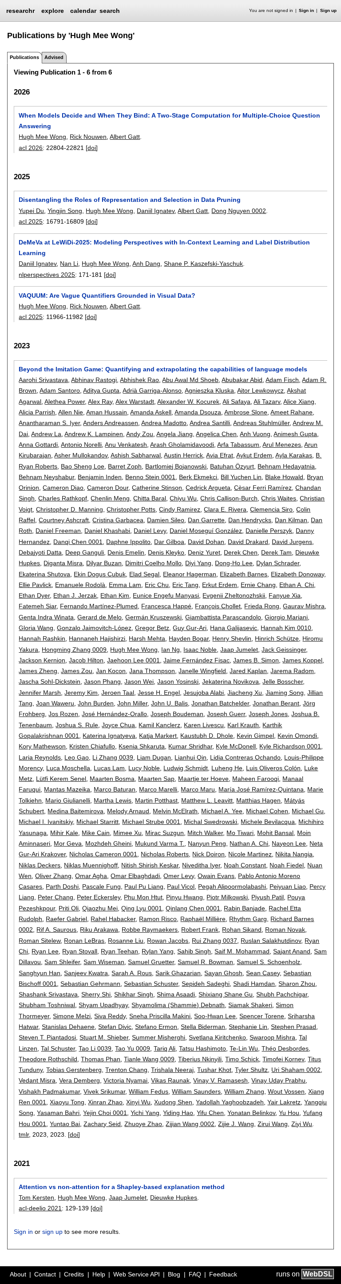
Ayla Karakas (293, 455)
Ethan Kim (114, 595)
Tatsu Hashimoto (202, 1048)
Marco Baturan (114, 789)
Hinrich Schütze (277, 638)
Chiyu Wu (183, 498)
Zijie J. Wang (236, 1123)
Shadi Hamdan (254, 983)
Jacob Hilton (86, 660)
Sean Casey (263, 973)
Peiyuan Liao (288, 886)
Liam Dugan (154, 757)
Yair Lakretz (284, 1102)
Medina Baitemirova (75, 811)
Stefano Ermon (156, 1026)
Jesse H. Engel (159, 692)
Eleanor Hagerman (189, 574)
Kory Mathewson (42, 746)
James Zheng (38, 670)
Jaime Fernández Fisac (196, 660)
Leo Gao (76, 757)
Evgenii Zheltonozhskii (233, 595)
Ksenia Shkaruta (142, 746)
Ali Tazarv (267, 401)
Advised (53, 57)
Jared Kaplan (248, 670)
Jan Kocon (111, 670)
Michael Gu (308, 811)
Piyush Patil (267, 897)
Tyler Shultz (251, 1069)
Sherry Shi (96, 994)
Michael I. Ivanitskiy (46, 821)
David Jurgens (292, 541)
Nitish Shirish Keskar (149, 865)
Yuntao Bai (65, 1123)
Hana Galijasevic (233, 627)
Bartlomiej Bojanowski (175, 466)
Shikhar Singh (133, 994)
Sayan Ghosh (223, 973)
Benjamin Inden (100, 477)
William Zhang (244, 1091)
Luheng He (226, 768)
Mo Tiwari (240, 832)
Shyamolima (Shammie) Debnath (178, 1004)
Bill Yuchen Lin (241, 477)
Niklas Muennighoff (91, 865)
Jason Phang (102, 681)
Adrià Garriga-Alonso (152, 390)
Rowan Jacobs (167, 940)
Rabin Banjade (244, 908)
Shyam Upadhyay (103, 1004)
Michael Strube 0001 (151, 821)
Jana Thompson (152, 670)
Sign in (306, 10)
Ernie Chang (258, 584)
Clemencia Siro (271, 509)
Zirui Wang (273, 1123)
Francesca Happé (166, 606)
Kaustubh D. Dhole (206, 735)
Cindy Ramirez (179, 509)
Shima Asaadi (176, 994)
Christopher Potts (131, 509)
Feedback (223, 1274)
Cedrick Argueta (208, 487)
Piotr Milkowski (227, 897)
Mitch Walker (205, 832)
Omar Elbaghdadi (135, 875)
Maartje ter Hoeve (203, 778)
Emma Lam (125, 584)
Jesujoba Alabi (203, 692)
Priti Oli (69, 908)
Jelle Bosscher (282, 681)
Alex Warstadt (134, 401)
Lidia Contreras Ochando (245, 757)
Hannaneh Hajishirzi (97, 638)
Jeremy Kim (81, 692)
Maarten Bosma (112, 778)
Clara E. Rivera (225, 509)
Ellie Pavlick (35, 584)
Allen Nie (70, 412)
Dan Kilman (291, 520)
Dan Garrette (206, 520)
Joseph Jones (268, 713)
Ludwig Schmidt (185, 768)
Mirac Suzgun (164, 832)
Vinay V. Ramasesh (220, 1080)
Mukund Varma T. (159, 843)
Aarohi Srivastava (43, 379)
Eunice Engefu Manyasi (166, 595)
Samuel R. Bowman (205, 961)
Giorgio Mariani (286, 617)
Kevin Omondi (297, 735)
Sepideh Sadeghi (206, 983)
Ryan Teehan (119, 951)
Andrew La (46, 433)
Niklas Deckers (39, 865)
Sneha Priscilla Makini (159, 1016)
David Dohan (206, 541)
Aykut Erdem (254, 455)
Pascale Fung (101, 886)
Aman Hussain (106, 412)
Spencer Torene (261, 1016)
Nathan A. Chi (249, 843)
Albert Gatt (125, 136)
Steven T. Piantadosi (47, 1037)
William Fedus (148, 1091)
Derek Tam (276, 552)
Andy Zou (139, 433)
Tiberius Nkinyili (200, 1059)
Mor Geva (68, 843)
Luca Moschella (68, 768)
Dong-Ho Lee (234, 563)
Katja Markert (158, 735)
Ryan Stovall (79, 951)
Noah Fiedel (287, 865)
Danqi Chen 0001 (78, 541)
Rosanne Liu (125, 940)
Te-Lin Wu (244, 1048)
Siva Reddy (110, 1016)
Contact (45, 1274)
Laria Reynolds (40, 757)
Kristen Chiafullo (92, 746)
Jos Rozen (63, 713)
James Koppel (302, 660)
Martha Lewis (112, 800)
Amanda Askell (150, 412)
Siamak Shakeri (250, 1004)
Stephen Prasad (293, 1026)
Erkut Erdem (219, 584)
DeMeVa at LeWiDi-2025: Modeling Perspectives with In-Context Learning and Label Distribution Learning (164, 247)
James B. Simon (256, 660)
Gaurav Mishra (304, 606)
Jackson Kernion (42, 660)
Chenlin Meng (110, 498)
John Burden (96, 703)
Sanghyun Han (39, 973)
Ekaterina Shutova (44, 574)
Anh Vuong (255, 433)
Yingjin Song (65, 210)
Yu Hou (289, 1112)
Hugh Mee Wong (42, 136)
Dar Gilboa (169, 541)
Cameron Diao (63, 487)
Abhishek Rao (139, 379)
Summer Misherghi (158, 1037)
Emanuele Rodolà (80, 584)
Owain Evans (216, 875)
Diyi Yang (198, 563)
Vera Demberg (79, 1080)
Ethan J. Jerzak (75, 595)
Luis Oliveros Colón (273, 768)
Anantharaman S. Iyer (49, 422)
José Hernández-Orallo (114, 713)
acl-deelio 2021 (40, 1208)
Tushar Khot (214, 1069)
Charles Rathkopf (62, 498)
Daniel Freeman (58, 530)
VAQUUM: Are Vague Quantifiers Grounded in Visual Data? (107, 295)
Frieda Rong (261, 606)
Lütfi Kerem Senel (61, 778)
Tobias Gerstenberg (74, 1069)
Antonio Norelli (81, 444)
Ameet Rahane (291, 412)
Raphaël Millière (203, 918)
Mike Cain (96, 832)
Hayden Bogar (189, 638)
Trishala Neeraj (172, 1069)
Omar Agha (91, 875)
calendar (83, 10)
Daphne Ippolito (128, 541)
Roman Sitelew (39, 940)
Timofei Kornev (283, 1059)
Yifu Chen (210, 1112)
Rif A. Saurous (56, 929)
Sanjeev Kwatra (86, 973)
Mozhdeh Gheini (108, 843)
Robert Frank (199, 929)
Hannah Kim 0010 (286, 627)
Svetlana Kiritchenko (217, 1037)
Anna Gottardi (38, 444)
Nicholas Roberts (165, 854)
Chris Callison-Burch (229, 498)
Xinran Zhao (105, 1102)
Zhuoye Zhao (143, 1123)
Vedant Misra (37, 1080)
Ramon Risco (158, 918)
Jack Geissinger (284, 649)
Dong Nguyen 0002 (238, 210)
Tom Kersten (36, 1197)
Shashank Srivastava (48, 994)
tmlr (24, 1134)
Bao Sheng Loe (82, 466)
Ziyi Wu (301, 1123)
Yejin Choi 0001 (105, 1112)
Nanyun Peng (207, 843)
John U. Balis (169, 703)
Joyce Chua (118, 725)
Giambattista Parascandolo (223, 617)
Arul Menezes (281, 444)
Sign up (328, 10)
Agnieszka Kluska (209, 390)
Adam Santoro (60, 390)
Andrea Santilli (210, 422)
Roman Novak (285, 929)
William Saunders (196, 1091)
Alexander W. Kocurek (188, 401)
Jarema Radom (292, 670)
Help (98, 1274)
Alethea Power (64, 401)
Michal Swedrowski (210, 821)
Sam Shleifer (62, 961)
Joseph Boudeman (177, 713)
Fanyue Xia (285, 595)
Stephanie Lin (248, 1026)
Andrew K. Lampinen (93, 433)
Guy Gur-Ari (189, 627)
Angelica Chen (216, 433)
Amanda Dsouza (197, 412)
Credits (74, 1274)
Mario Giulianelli (67, 800)
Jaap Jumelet (239, 649)
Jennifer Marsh (40, 692)
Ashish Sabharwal (136, 455)
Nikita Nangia (294, 854)
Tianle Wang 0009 (149, 1059)
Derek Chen (241, 552)
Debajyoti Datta (40, 552)
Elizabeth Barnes (243, 574)
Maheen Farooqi (255, 778)
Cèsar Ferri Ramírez (263, 487)
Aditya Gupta (101, 390)
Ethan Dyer (34, 595)
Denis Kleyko (166, 552)
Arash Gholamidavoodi (182, 444)
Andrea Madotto (163, 422)
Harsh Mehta (147, 638)
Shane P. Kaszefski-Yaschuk (203, 263)
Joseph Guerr (226, 713)
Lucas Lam (109, 768)
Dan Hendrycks (249, 520)
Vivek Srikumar (104, 1091)
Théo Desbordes (285, 1048)
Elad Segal (144, 574)
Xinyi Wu (138, 1102)
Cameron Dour (107, 487)
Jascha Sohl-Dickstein (49, 681)
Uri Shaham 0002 (296, 1069)
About (18, 1274)
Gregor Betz (152, 627)
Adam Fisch (282, 379)
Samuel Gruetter (151, 961)
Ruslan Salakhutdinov (271, 940)
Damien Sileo (165, 520)
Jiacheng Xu (244, 692)
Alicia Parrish (37, 412)
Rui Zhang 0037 (214, 940)
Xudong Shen (173, 1102)
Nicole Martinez (250, 854)
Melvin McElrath (175, 811)
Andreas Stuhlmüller (261, 422)
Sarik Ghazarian (178, 973)
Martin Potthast (156, 800)
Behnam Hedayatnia (286, 466)
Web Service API (136, 1274)
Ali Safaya (236, 401)
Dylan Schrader (277, 563)
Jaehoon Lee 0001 (133, 660)
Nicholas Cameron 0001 (103, 854)
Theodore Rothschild (48, 1059)
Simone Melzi (72, 1016)
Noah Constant (245, 865)
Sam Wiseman (103, 961)
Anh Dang (146, 263)
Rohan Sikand (242, 929)
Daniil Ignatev (155, 210)
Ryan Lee (45, 951)
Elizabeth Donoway (297, 574)
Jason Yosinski (177, 681)
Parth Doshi (62, 886)
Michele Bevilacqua (268, 821)
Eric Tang (185, 584)
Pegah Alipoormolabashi (232, 886)
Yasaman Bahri (58, 1112)
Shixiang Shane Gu (225, 994)
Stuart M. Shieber (103, 1037)
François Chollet (218, 606)
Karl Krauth (243, 725)
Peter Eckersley (98, 897)
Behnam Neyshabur (46, 477)
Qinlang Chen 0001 (193, 908)
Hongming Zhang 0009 (74, 649)
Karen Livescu (204, 725)
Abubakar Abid (242, 379)
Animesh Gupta (295, 433)
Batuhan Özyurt (232, 466)
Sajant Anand (291, 951)
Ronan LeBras (84, 940)
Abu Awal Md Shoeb (190, 379)
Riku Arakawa (99, 929)
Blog (174, 1274)
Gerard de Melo (99, 617)
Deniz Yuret (204, 552)
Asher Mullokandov (80, 455)
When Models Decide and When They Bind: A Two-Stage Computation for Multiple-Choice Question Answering (169, 121)
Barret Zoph (125, 466)
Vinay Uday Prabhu (278, 1080)
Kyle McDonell (236, 746)
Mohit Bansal (275, 832)
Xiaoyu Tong (67, 1102)
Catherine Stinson (157, 487)
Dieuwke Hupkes (173, 1197)
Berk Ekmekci (198, 477)
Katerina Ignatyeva (109, 735)
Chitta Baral (149, 498)
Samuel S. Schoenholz (268, 961)
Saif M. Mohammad (242, 951)
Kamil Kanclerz (159, 725)
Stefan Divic (114, 1026)
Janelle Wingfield (202, 670)
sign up (52, 1231)
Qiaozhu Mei (100, 908)
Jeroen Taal (117, 692)
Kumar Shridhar (190, 746)
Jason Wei (139, 681)
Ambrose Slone (245, 412)
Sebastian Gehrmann (90, 983)
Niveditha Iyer (201, 865)
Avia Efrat (219, 455)
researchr (20, 10)
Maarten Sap (156, 778)
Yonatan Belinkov (251, 1112)
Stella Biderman (203, 1026)
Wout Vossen (286, 1091)
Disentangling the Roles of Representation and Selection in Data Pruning (130, 199)
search (109, 10)
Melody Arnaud (128, 811)
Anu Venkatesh (126, 444)
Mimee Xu (127, 832)
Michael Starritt (97, 821)
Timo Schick (242, 1059)
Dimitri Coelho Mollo (153, 563)
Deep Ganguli (84, 552)
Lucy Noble (144, 768)
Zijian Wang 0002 (190, 1123)
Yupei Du (31, 210)
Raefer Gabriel (66, 918)
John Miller (132, 703)
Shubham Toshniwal (47, 1004)
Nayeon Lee (289, 843)
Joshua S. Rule (77, 725)
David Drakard (248, 541)
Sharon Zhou (296, 983)
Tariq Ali (164, 1048)
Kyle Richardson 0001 (290, 746)
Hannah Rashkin (42, 638)
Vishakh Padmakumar (49, 1091)
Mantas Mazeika (67, 789)
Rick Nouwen (88, 136)
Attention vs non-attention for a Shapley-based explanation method (122, 1186)
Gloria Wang (36, 627)
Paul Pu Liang (143, 886)
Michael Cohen (267, 811)
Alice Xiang (298, 401)
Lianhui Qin (190, 757)
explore (52, 10)
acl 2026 (31, 147)
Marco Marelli (158, 789)
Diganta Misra (63, 563)
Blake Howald (284, 477)
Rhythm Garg (248, 918)
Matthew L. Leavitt (207, 800)
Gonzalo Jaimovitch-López (94, 627)
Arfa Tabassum (238, 444)
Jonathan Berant (276, 703)
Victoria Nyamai (125, 1080)
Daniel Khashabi (107, 530)
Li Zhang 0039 (112, 757)
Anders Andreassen (110, 422)
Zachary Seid (102, 1123)
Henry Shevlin (231, 638)
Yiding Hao (178, 1112)
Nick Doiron (208, 854)
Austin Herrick (183, 455)
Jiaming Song (285, 692)
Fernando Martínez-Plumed (99, 606)
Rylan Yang (158, 951)
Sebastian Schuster (151, 983)
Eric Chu (157, 584)
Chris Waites (278, 498)
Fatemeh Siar (37, 606)
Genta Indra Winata (46, 617)
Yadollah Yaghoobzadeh (230, 1102)
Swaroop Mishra (272, 1037)
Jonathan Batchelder (220, 703)
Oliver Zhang (53, 875)
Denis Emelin (125, 552)
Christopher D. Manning (69, 509)
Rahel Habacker (113, 918)
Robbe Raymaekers (150, 929)
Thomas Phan (100, 1059)
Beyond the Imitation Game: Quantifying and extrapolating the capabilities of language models (163, 369)
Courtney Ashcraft (64, 520)
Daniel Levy (150, 530)
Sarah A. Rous (131, 973)
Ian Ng (170, 649)
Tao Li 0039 (95, 1048)
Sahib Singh (194, 951)
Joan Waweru (55, 703)
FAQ (195, 1274)
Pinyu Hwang (184, 897)
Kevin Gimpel (255, 735)
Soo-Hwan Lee (215, 1016)
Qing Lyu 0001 (141, 908)
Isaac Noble (200, 649)
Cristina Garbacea (117, 520)
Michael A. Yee (221, 811)
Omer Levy (178, 875)
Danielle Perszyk (269, 530)
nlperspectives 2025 (47, 274)
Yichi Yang (145, 1112)
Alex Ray (100, 401)
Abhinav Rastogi (94, 379)
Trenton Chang (126, 1069)
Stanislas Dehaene (68, 1026)
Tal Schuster (58, 1048)
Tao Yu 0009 (132, 1048)
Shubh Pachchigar (281, 994)
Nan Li (69, 263)
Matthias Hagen (258, 800)
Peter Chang (55, 897)
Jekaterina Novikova (230, 681)
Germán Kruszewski (153, 617)
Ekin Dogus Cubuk (100, 574)
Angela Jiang (174, 433)
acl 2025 (31, 221)
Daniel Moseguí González (206, 530)
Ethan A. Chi (296, 584)
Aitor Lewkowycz (260, 390)
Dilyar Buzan (104, 563)
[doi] (92, 147)
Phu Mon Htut (143, 897)
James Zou (76, 670)
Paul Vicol (180, 886)
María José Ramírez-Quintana (261, 789)
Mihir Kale (64, 832)
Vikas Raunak (170, 1080)
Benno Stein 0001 (150, 477)
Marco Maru (198, 789)
